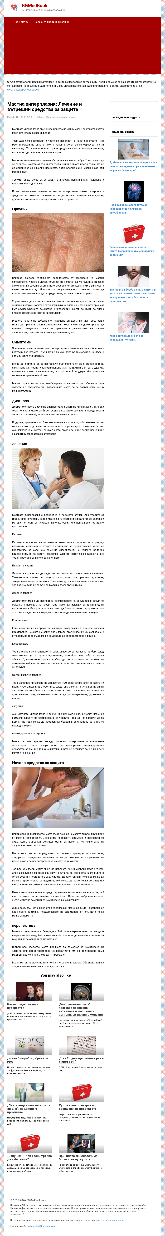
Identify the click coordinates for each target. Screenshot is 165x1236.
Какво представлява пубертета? (22, 1006)
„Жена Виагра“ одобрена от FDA (27, 1059)
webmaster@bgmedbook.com (24, 89)
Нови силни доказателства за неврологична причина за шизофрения (128, 208)
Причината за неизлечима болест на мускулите (78, 1157)
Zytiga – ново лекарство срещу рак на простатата (78, 1107)
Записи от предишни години (52, 21)
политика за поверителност (109, 1220)
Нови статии (21, 21)
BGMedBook (34, 5)
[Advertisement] (82, 51)
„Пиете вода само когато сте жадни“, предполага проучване (28, 1109)
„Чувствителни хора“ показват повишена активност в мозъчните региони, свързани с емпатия (81, 1009)
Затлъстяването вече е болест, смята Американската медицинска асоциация (132, 251)
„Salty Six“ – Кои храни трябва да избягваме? (29, 1157)
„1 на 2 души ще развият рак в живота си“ (81, 1059)
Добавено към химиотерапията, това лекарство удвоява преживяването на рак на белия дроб (133, 166)
